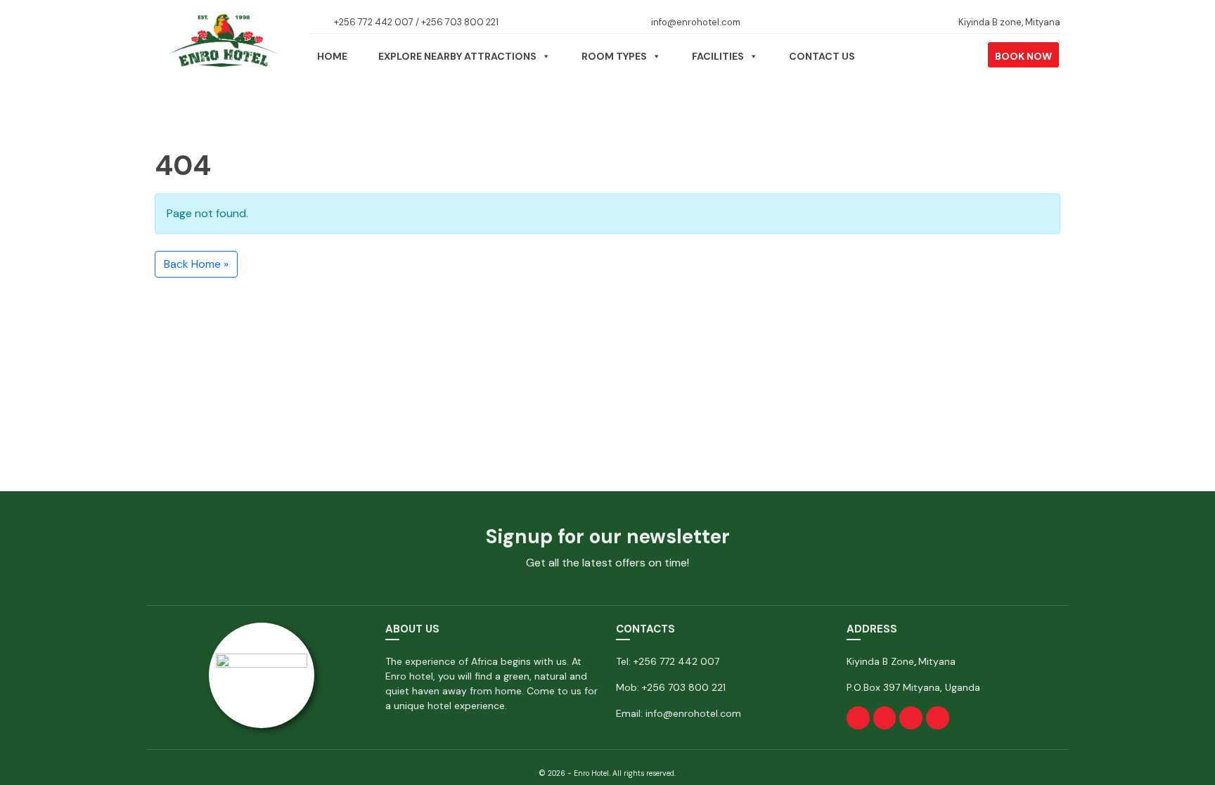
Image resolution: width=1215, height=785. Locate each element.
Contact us (822, 56)
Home (332, 56)
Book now (1023, 56)
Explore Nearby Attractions (457, 56)
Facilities (718, 56)
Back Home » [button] (196, 264)
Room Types (614, 56)
